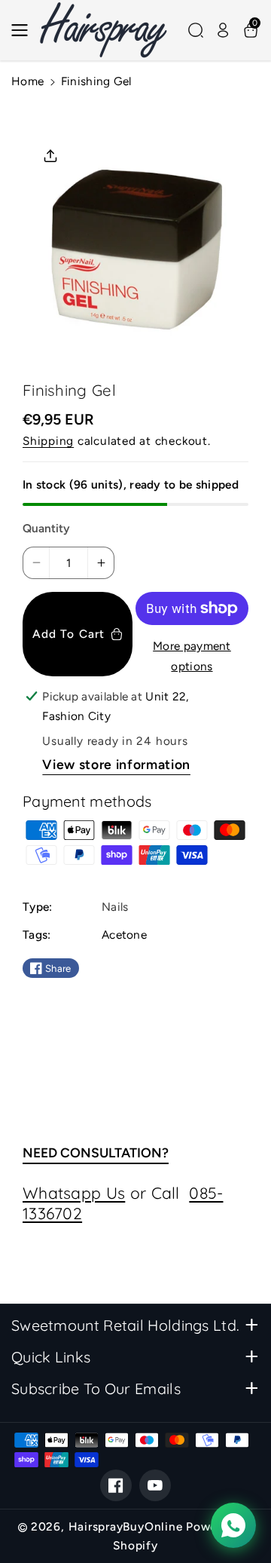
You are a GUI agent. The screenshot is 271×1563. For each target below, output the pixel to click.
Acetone (124, 934)
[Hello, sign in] (223, 30)
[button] (24, 30)
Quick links (50, 1356)
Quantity (46, 528)
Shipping (48, 441)
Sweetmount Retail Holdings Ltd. (125, 1325)
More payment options (192, 656)
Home (27, 81)
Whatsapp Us (74, 1193)
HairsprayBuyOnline (126, 1526)
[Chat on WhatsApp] (233, 1525)
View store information (116, 764)
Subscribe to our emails (96, 1388)
